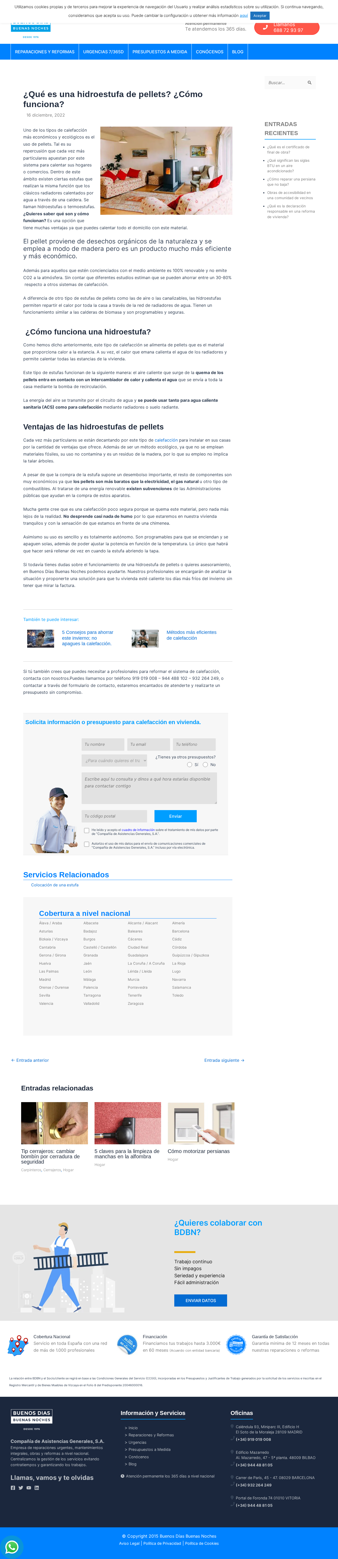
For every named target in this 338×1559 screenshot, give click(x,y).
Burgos (89, 939)
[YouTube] (28, 1487)
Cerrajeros (52, 1170)
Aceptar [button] (259, 15)
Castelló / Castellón (99, 947)
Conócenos (209, 51)
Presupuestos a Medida (160, 51)
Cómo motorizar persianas (199, 1151)
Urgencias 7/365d (103, 51)
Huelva (45, 963)
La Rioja (179, 963)
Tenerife (135, 995)
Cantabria (47, 947)
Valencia (46, 1003)
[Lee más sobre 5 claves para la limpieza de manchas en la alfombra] (128, 1130)
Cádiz (177, 939)
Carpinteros (31, 1170)
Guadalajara (138, 955)
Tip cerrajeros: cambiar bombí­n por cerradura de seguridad (50, 1156)
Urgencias (138, 1442)
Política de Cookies (202, 1543)
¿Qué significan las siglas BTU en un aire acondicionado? (288, 165)
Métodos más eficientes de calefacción (192, 635)
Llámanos (288, 27)
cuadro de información (138, 830)
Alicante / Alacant (143, 923)
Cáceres (135, 939)
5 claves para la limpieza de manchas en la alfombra (127, 1153)
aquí (244, 15)
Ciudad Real (138, 947)
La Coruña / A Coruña (146, 963)
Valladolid (91, 1003)
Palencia (90, 987)
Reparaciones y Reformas (44, 51)
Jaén (87, 963)
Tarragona (92, 995)
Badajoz (90, 931)
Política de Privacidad (162, 1543)
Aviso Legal (129, 1543)
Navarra (179, 979)
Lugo (176, 971)
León (87, 971)
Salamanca (181, 987)
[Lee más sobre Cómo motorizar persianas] (201, 1127)
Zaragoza (136, 1003)
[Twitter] (20, 1487)
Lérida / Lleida (140, 971)
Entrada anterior (30, 1060)
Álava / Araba (50, 923)
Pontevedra (138, 987)
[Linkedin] (36, 1487)
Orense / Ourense (54, 987)
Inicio (133, 1428)
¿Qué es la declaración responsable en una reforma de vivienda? (291, 211)
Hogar (68, 1170)
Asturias (46, 931)
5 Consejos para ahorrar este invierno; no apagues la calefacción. (87, 638)
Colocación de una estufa (54, 884)
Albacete (90, 923)
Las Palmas (49, 971)
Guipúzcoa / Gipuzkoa (190, 955)
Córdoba (179, 947)
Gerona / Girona (52, 955)
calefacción (166, 440)
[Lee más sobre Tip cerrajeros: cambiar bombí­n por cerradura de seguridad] (54, 1130)
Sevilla (44, 995)
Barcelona (180, 931)
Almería (178, 923)
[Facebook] (13, 1487)
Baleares (135, 931)
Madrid (45, 979)
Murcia (133, 979)
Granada (90, 955)
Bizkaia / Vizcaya (53, 939)
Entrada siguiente (224, 1060)
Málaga (89, 979)
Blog (237, 51)
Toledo (178, 995)
